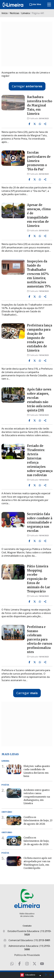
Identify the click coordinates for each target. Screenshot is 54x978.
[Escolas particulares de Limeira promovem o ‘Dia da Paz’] (13, 158)
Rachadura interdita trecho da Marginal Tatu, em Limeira (39, 105)
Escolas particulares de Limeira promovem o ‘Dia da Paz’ (39, 161)
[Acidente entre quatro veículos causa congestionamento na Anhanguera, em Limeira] (14, 793)
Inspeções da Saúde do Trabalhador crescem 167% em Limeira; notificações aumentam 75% (39, 273)
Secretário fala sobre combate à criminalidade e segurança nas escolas (39, 522)
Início (5, 13)
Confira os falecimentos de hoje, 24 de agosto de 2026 (36, 841)
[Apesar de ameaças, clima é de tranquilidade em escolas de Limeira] (13, 210)
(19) (42, 940)
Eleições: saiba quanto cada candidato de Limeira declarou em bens (37, 771)
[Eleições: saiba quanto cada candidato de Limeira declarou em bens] (14, 769)
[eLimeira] (27, 898)
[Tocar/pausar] (46, 975)
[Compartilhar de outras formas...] (45, 124)
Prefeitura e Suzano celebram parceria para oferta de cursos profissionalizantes (39, 639)
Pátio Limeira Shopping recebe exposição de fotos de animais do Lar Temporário (38, 578)
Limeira (25, 13)
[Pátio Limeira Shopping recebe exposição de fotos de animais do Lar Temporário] (13, 572)
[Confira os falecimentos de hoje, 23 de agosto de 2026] (14, 820)
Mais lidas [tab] (10, 754)
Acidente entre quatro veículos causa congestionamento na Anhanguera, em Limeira (37, 796)
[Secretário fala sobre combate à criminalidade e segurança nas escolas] (13, 519)
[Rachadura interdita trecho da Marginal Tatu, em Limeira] (13, 102)
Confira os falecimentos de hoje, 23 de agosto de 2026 (38, 820)
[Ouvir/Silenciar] (50, 975)
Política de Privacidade (27, 955)
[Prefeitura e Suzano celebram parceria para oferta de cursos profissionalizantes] (13, 632)
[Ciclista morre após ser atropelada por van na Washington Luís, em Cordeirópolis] (14, 861)
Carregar (27, 86)
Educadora (30, 974)
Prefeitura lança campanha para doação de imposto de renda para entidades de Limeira (39, 337)
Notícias (14, 13)
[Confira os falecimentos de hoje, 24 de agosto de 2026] (14, 841)
